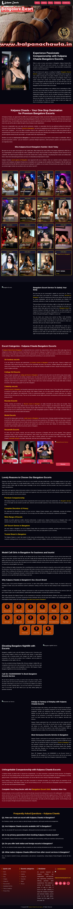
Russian (23, 883)
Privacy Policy (6, 890)
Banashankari (30, 611)
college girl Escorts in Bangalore (29, 375)
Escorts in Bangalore (28, 128)
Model (22, 881)
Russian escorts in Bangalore (32, 403)
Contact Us (66, 2)
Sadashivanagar (42, 621)
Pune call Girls (6, 883)
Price (50, 2)
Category (57, 2)
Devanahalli (42, 611)
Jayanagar (65, 611)
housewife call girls (14, 438)
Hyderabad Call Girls (7, 886)
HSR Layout (19, 621)
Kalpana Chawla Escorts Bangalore (12, 350)
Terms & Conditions (7, 888)
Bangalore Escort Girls (41, 789)
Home (37, 2)
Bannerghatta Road (54, 621)
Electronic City (7, 611)
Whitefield (54, 611)
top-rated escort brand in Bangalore (36, 599)
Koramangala (31, 621)
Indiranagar (7, 621)
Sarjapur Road (19, 611)
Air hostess (23, 871)
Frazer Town (25, 632)
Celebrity (23, 874)
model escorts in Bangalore (31, 418)
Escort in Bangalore (63, 742)
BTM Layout (48, 632)
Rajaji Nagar (66, 621)
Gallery (44, 2)
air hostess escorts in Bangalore (39, 362)
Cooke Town (36, 632)
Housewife (23, 879)
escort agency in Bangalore (19, 160)
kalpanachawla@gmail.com (63, 877)
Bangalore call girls (66, 500)
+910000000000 (61, 869)
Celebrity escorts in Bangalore (12, 389)
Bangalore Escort (64, 308)
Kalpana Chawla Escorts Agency (36, 907)
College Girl (23, 876)
